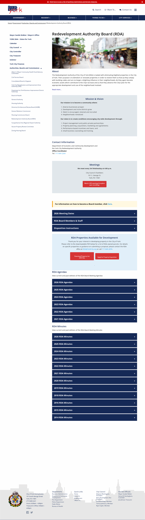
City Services (125, 18)
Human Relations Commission (21, 111)
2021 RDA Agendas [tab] (63, 319)
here (110, 204)
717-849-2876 (107, 249)
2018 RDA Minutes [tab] (63, 395)
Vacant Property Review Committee (23, 127)
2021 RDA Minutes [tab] (63, 373)
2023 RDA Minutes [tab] (63, 358)
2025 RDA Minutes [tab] (63, 344)
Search (98, 9)
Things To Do (98, 18)
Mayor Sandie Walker (125, 494)
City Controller (15, 51)
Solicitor (13, 60)
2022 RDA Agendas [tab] (63, 311)
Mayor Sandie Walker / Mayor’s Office (24, 35)
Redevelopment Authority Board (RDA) (24, 119)
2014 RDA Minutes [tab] (63, 417)
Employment (78, 498)
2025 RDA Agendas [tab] (63, 289)
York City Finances (17, 64)
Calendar (13, 43)
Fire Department (57, 500)
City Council (14, 47)
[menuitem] (19, 17)
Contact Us (127, 9)
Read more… (57, 89)
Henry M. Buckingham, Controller (125, 497)
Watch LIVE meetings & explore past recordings (94, 184)
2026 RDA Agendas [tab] (63, 282)
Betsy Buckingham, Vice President (103, 498)
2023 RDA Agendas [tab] (63, 304)
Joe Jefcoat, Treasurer (125, 500)
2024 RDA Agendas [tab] (63, 297)
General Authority (17, 99)
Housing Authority (17, 103)
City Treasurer (15, 56)
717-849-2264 (60, 153)
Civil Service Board (17, 77)
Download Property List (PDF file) (82, 257)
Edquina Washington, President (103, 494)
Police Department (58, 502)
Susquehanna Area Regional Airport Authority (26, 123)
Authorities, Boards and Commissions (34, 23)
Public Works (56, 504)
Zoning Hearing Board (18, 131)
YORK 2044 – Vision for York (20, 39)
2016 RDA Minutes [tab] (63, 402)
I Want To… (111, 9)
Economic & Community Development (59, 497)
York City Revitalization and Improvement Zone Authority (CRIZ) (26, 85)
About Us (77, 496)
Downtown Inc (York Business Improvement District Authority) (28, 91)
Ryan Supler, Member (103, 506)
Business (72, 18)
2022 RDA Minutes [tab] (63, 366)
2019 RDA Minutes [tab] (63, 388)
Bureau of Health (57, 506)
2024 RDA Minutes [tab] (63, 351)
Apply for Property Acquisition (107, 257)
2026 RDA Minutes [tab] (63, 336)
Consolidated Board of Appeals (21, 81)
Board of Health (17, 95)
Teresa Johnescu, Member (104, 504)
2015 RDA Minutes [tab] (63, 410)
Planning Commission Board (20, 115)
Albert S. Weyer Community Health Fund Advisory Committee (27, 72)
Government (19, 18)
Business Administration (59, 494)
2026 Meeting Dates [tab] (64, 213)
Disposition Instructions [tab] (66, 228)
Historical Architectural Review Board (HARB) (26, 107)
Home (10, 23)
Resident (45, 18)
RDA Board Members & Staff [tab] (68, 220)
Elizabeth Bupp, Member (104, 501)
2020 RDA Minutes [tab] (63, 380)
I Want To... (77, 500)
